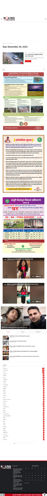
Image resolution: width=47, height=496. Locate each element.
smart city (5, 401)
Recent (22, 331)
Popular (8, 331)
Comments (38, 331)
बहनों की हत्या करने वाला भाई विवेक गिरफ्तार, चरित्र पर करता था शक (17, 476)
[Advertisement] (23, 8)
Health (4, 404)
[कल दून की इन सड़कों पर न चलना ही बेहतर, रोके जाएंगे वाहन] (6, 343)
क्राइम (4, 410)
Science (4, 395)
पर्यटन (4, 397)
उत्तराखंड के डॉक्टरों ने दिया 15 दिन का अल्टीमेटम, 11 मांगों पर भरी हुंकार (17, 485)
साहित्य (4, 428)
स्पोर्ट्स (4, 423)
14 (35, 475)
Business (5, 419)
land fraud (5, 386)
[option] (23, 317)
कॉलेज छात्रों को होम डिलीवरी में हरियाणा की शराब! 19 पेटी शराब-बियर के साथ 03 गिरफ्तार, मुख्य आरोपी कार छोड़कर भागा (17, 471)
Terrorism (5, 434)
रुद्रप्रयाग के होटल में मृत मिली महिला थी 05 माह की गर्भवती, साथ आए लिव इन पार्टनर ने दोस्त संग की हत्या (24, 356)
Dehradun (5, 368)
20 (32, 477)
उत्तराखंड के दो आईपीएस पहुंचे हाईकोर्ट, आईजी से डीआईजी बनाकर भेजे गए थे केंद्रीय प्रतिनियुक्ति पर (24, 351)
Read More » (28, 61)
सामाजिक (4, 388)
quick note (5, 439)
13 (32, 475)
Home (4, 43)
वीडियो (4, 417)
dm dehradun (5, 384)
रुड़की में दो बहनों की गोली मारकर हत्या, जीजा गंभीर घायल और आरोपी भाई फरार (17, 481)
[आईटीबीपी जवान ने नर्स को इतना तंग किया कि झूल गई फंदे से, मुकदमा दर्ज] (6, 338)
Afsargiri (4, 426)
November (10, 43)
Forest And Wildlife (6, 415)
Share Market (5, 435)
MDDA (4, 392)
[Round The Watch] (9, 19)
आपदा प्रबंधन (5, 379)
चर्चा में (4, 408)
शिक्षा (4, 421)
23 (41, 477)
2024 (7, 43)
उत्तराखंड (4, 381)
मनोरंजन (4, 412)
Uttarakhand (5, 370)
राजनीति (4, 375)
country (4, 382)
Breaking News (6, 406)
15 (38, 475)
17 (44, 475)
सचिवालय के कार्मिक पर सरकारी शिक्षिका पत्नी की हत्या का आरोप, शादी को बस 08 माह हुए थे (22, 346)
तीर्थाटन (4, 390)
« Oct (25, 482)
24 (44, 477)
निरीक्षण (4, 437)
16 (41, 475)
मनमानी (4, 393)
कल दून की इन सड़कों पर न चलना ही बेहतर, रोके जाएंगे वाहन (12, 328)
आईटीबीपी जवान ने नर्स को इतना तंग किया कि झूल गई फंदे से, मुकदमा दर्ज (20, 336)
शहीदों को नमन (5, 432)
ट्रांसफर (4, 430)
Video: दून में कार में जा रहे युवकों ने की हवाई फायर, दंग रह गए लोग (33, 55)
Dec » (28, 482)
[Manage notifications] (44, 493)
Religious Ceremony (7, 399)
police (4, 377)
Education (5, 373)
